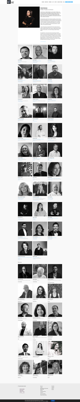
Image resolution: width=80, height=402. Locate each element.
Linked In (53, 388)
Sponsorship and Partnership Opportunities (44, 389)
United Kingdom (22, 319)
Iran (21, 338)
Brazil (51, 357)
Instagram (53, 387)
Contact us (41, 392)
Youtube (53, 389)
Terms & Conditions (43, 393)
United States (24, 280)
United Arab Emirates (54, 281)
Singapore (40, 338)
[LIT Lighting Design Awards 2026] (13, 2)
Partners (41, 390)
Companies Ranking (43, 391)
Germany (20, 376)
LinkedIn (41, 41)
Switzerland (35, 300)
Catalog (41, 387)
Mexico (52, 319)
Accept (53, 400)
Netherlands (21, 300)
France (50, 300)
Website (44, 41)
